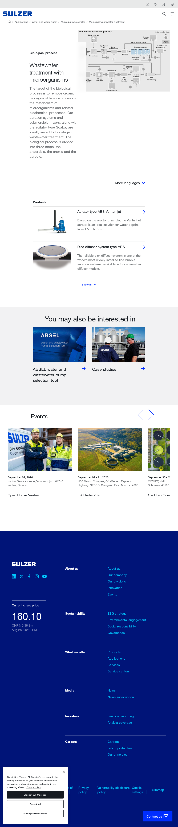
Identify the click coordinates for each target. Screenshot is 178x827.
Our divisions (117, 581)
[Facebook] (29, 577)
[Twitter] (21, 577)
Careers (113, 741)
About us (114, 568)
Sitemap (158, 790)
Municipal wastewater (73, 21)
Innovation (115, 588)
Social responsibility (122, 626)
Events (112, 594)
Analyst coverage (120, 722)
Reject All (35, 804)
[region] (35, 795)
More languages (128, 183)
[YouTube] (44, 577)
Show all (87, 284)
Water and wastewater (44, 21)
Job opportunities (120, 748)
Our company (117, 575)
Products (114, 652)
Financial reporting (121, 716)
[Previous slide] (140, 415)
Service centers (119, 671)
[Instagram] (37, 577)
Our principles (117, 754)
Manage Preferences (35, 813)
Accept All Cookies (35, 794)
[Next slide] (151, 415)
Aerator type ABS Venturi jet (99, 211)
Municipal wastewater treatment (106, 21)
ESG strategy (117, 613)
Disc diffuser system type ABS (101, 247)
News (112, 690)
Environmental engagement (127, 620)
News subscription (121, 697)
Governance (116, 633)
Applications (21, 21)
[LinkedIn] (14, 577)
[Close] (63, 772)
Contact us (155, 816)
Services (114, 665)
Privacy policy (33, 787)
